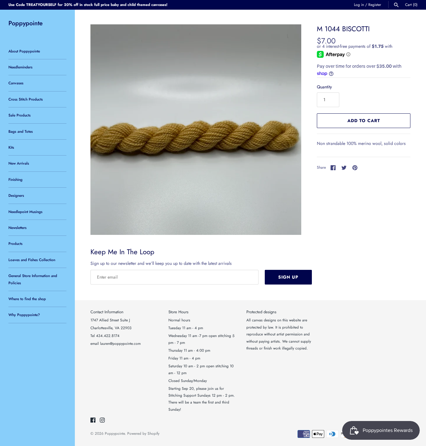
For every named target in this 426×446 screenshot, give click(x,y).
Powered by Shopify (143, 433)
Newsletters (17, 227)
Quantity (324, 87)
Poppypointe (115, 433)
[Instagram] (102, 420)
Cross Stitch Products (25, 99)
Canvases (15, 83)
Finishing (15, 179)
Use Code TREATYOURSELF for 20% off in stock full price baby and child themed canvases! (87, 4)
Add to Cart (363, 120)
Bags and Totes (20, 131)
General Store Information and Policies (32, 279)
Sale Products (19, 115)
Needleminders (20, 67)
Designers (16, 195)
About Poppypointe (24, 51)
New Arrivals (18, 163)
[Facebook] (92, 420)
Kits (11, 147)
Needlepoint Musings (25, 211)
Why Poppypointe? (24, 314)
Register (374, 4)
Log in (359, 4)
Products (15, 243)
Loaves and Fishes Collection (31, 259)
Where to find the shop (27, 298)
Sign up (288, 277)
